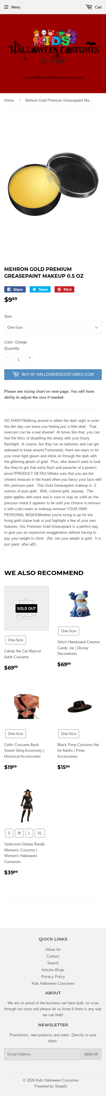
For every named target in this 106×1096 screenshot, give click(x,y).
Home (9, 100)
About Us (53, 949)
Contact (53, 956)
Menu (15, 7)
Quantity (11, 348)
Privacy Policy (53, 976)
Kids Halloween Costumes (53, 983)
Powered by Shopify (50, 1086)
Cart (98, 7)
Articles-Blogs (53, 969)
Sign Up (91, 1054)
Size (8, 316)
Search (53, 963)
